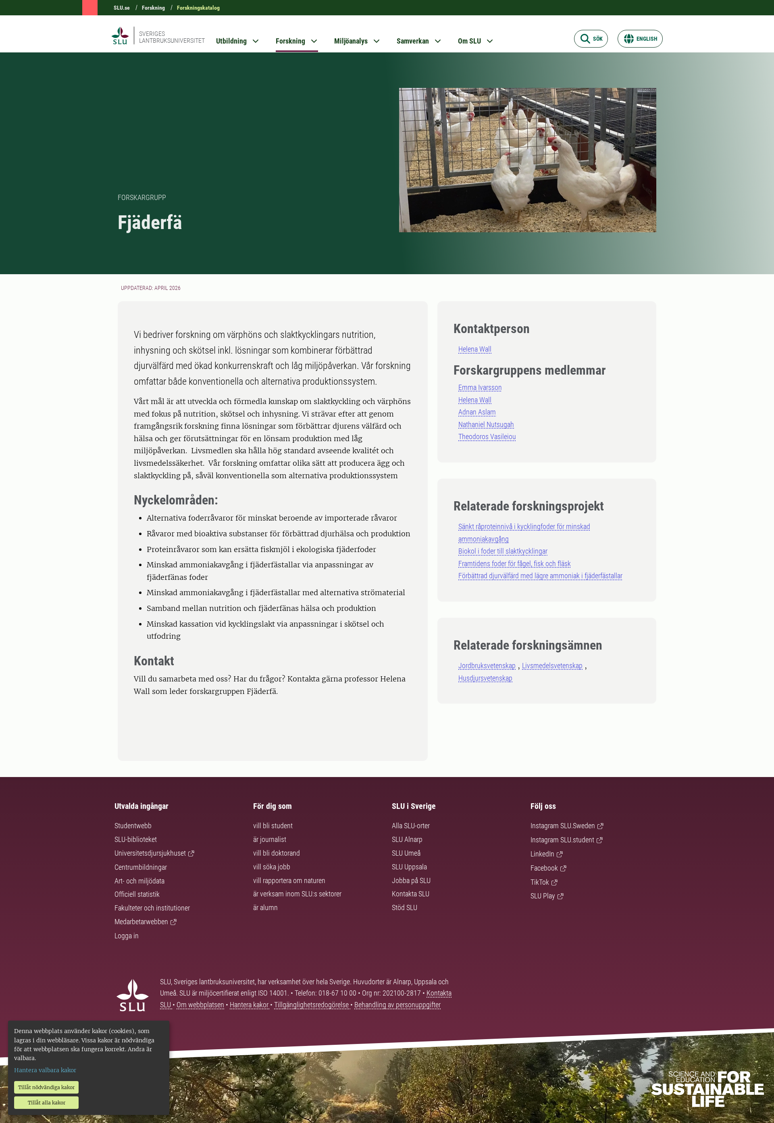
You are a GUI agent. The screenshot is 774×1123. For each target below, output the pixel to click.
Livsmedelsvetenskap (552, 665)
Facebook (544, 868)
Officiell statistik (137, 894)
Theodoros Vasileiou (487, 436)
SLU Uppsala (409, 867)
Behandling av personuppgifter (397, 1004)
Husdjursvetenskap (485, 678)
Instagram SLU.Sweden (563, 825)
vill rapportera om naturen (289, 880)
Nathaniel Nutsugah (486, 424)
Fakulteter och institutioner (152, 908)
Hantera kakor (250, 1004)
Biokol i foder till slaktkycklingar (502, 551)
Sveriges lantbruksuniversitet (172, 37)
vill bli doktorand (276, 853)
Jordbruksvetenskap (487, 665)
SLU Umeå (406, 853)
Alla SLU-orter (411, 825)
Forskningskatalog (198, 7)
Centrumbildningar (140, 867)
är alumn (265, 907)
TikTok (540, 882)
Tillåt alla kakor (46, 1103)
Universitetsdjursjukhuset (150, 853)
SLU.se (122, 7)
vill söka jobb (271, 867)
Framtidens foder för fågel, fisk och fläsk (514, 563)
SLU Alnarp (407, 839)
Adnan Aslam (477, 412)
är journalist (269, 839)
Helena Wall (474, 349)
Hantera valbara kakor (45, 1070)
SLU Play (543, 896)
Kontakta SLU (410, 894)
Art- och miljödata (139, 881)
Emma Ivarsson (480, 387)
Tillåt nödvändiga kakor (46, 1087)
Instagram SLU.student (562, 839)
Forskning (153, 7)
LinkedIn (542, 854)
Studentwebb (133, 825)
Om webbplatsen (200, 1004)
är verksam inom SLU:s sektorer (297, 894)
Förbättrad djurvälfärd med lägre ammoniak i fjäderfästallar (540, 575)
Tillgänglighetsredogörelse (312, 1004)
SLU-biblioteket (135, 839)
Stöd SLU (404, 907)
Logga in (126, 935)
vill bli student (273, 825)
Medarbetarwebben (141, 921)
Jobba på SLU (411, 880)
